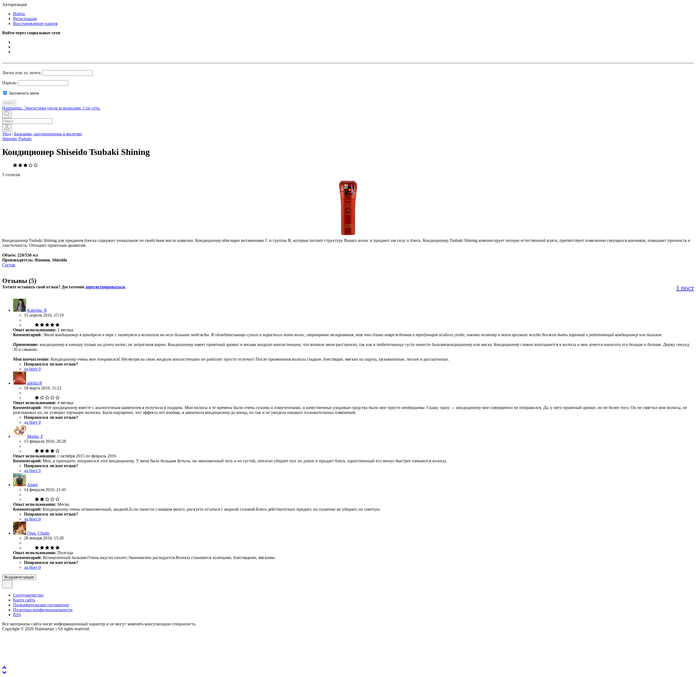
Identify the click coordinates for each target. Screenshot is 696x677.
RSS (17, 614)
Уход (6, 134)
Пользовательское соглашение (41, 605)
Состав (8, 265)
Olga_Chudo (38, 533)
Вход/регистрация (19, 577)
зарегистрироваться (105, 287)
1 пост (685, 287)
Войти (19, 13)
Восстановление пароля (35, 23)
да (27, 369)
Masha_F (35, 436)
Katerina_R (37, 310)
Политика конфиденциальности (43, 609)
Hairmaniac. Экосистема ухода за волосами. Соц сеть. (51, 108)
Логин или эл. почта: (21, 72)
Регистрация (24, 18)
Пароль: (9, 82)
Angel (32, 484)
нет (36, 369)
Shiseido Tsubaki (17, 138)
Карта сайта (24, 600)
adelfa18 (34, 383)
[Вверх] (4, 667)
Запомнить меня (23, 93)
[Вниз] (4, 672)
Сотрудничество (28, 595)
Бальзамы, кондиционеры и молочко (48, 134)
